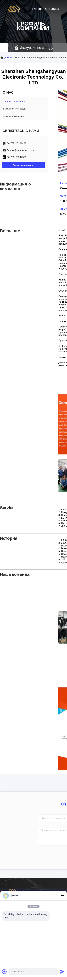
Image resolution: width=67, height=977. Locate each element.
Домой (8, 57)
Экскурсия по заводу (14, 108)
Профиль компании (14, 101)
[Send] (62, 971)
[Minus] (62, 895)
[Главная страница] (13, 8)
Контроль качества (13, 116)
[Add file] (4, 971)
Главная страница (45, 9)
